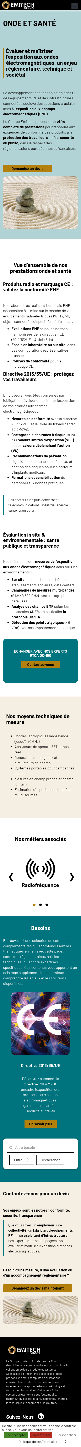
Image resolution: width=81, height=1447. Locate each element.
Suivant (72, 876)
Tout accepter (16, 1435)
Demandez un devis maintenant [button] (37, 1288)
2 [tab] (40, 905)
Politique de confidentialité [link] (38, 1441)
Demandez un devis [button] (27, 168)
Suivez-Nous (20, 1417)
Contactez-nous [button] (40, 664)
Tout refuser (41, 1435)
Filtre (18, 1159)
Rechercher (50, 1159)
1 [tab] (34, 905)
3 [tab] (46, 905)
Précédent (11, 876)
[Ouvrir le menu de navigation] (74, 6)
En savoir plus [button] (40, 1124)
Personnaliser (66, 1435)
